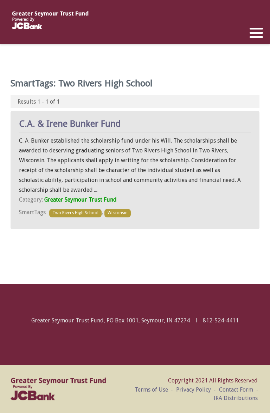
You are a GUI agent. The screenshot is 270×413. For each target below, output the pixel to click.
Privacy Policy (193, 389)
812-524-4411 (221, 320)
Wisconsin (118, 212)
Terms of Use (151, 389)
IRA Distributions (236, 398)
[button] (256, 33)
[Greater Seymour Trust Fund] (50, 20)
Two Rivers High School (75, 212)
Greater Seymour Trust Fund (80, 199)
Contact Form (236, 389)
